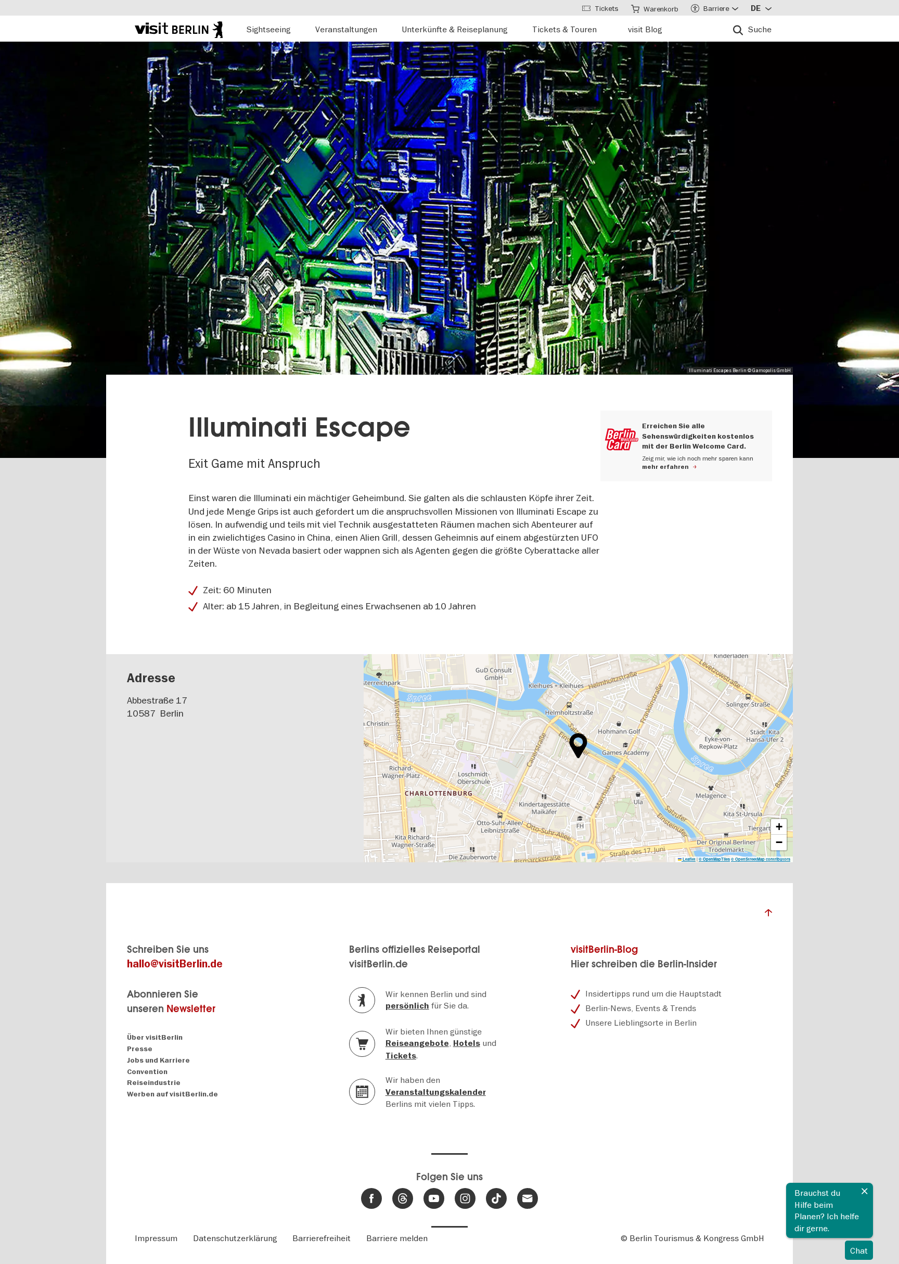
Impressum (156, 1238)
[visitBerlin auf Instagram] (465, 1198)
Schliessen (865, 1191)
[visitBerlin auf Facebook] (371, 1198)
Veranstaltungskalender (436, 1092)
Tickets (401, 1056)
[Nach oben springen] (768, 915)
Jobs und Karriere (158, 1060)
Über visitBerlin (155, 1037)
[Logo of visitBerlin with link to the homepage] (178, 28)
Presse (139, 1048)
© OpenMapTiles (714, 859)
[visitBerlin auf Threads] (402, 1198)
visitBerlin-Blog (604, 949)
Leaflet (689, 859)
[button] (578, 745)
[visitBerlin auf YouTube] (433, 1198)
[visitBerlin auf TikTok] (496, 1198)
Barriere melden (397, 1238)
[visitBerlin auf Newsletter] (527, 1198)
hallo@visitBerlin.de (175, 964)
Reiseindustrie (154, 1082)
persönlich (407, 1006)
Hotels (466, 1043)
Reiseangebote (417, 1043)
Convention (147, 1071)
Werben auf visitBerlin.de (172, 1094)
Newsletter (190, 1009)
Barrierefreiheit (321, 1238)
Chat (859, 1250)
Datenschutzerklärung (235, 1238)
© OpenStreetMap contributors (760, 859)
